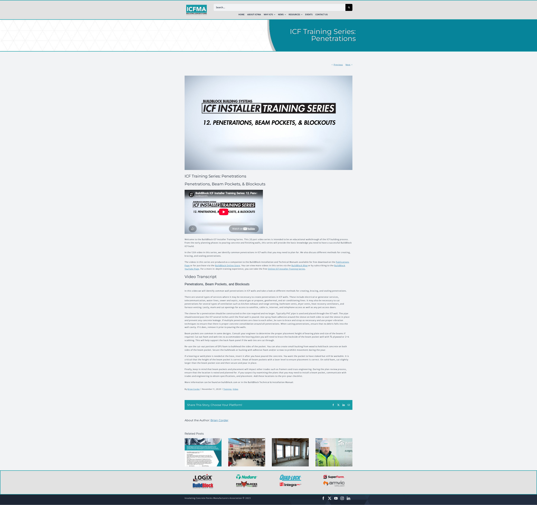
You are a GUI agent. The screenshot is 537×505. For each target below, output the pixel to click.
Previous (338, 64)
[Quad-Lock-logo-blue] (290, 475)
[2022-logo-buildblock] (203, 484)
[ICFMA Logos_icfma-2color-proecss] (196, 5)
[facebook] (323, 498)
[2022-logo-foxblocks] (247, 482)
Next (348, 64)
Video (235, 389)
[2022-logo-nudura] (247, 475)
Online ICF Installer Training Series (286, 269)
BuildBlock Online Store (227, 265)
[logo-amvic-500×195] (334, 480)
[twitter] (329, 498)
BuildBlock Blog (299, 265)
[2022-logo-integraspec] (290, 483)
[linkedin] (348, 498)
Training (227, 389)
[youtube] (336, 498)
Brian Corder (194, 389)
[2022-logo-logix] (203, 474)
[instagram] (342, 498)
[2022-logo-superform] (334, 475)
